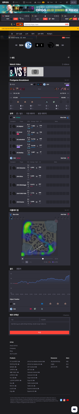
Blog (11, 351)
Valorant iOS (31, 375)
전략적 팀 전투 (13, 364)
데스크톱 (12, 378)
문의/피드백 (54, 367)
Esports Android (32, 388)
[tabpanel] (39, 161)
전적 (16, 2)
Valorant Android (32, 372)
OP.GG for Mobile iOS (33, 364)
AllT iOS (29, 369)
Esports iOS (30, 391)
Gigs (11, 391)
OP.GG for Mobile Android (35, 361)
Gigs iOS (30, 380)
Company (13, 348)
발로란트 (12, 367)
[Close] (78, 28)
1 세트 (12, 57)
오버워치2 (12, 369)
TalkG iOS (30, 386)
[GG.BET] (19, 24)
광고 (67, 364)
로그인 (73, 2)
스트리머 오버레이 (14, 380)
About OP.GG (14, 346)
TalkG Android (31, 383)
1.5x (30, 262)
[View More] (61, 2)
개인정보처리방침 (55, 361)
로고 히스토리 (13, 354)
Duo (11, 383)
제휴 (67, 361)
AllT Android (31, 367)
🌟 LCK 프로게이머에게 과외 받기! (10, 28)
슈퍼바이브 (13, 375)
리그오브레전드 (14, 361)
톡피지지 (12, 386)
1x (26, 262)
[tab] (12, 113)
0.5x (23, 262)
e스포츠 (12, 388)
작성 (39, 332)
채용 (67, 367)
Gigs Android (31, 378)
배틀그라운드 (13, 372)
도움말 (52, 364)
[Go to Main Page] (5, 2)
